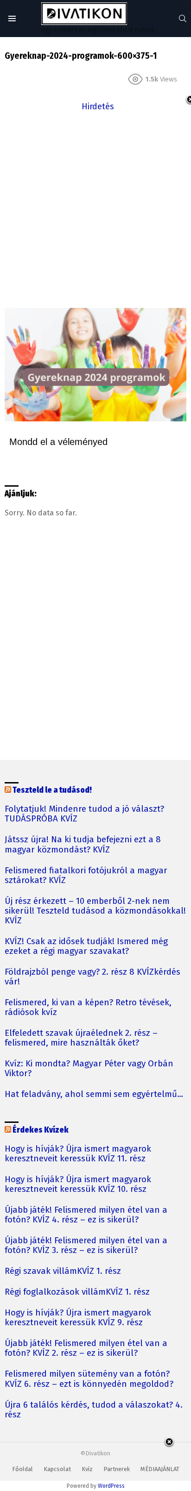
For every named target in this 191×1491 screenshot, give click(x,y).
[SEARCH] (182, 18)
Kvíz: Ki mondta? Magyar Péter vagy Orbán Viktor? (89, 1068)
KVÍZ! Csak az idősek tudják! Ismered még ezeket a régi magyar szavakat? (86, 946)
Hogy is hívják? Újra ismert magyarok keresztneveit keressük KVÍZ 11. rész (78, 1154)
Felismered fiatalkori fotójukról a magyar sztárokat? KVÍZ (86, 875)
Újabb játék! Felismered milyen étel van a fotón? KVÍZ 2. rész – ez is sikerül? (86, 1348)
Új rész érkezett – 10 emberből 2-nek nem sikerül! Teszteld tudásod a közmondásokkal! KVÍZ (95, 911)
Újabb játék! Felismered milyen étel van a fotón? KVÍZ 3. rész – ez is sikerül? (86, 1245)
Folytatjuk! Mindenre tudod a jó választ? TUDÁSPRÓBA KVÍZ (84, 814)
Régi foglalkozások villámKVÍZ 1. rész (77, 1292)
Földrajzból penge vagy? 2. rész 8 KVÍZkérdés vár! (92, 977)
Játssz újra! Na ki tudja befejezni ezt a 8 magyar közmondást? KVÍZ (83, 844)
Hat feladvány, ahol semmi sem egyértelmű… (94, 1094)
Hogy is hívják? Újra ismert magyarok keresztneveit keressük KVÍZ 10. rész (78, 1184)
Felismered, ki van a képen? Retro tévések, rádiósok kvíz (88, 1007)
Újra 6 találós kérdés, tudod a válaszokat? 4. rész (94, 1410)
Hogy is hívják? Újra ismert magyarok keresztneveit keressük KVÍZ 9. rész (78, 1318)
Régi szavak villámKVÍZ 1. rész (63, 1271)
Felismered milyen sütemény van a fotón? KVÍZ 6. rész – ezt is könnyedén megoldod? (89, 1379)
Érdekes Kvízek (41, 1130)
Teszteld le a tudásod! (52, 790)
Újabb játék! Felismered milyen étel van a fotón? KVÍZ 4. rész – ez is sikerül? (86, 1215)
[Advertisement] (95, 208)
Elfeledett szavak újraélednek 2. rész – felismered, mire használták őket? (81, 1038)
